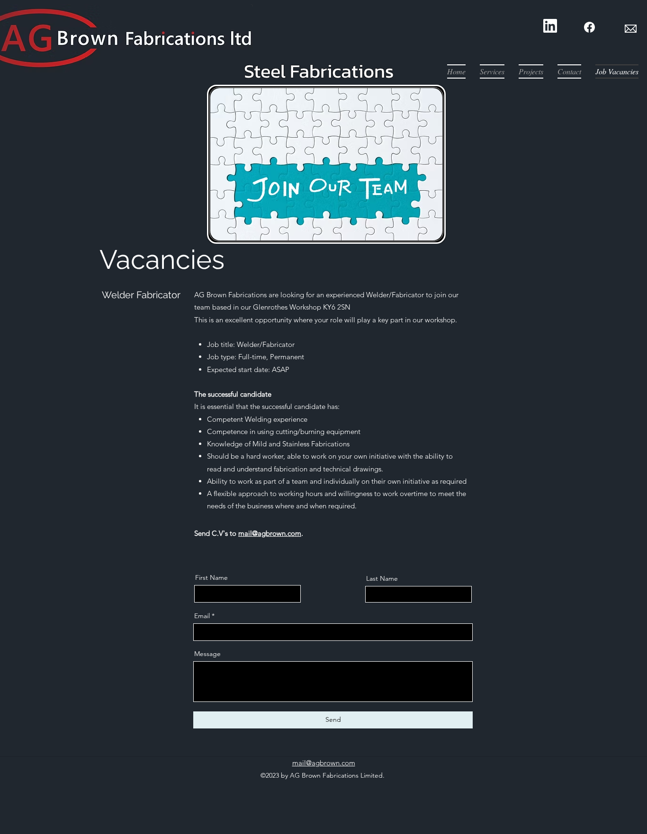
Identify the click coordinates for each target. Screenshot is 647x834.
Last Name (382, 578)
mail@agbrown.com (269, 533)
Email (202, 615)
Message (207, 653)
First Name (211, 577)
